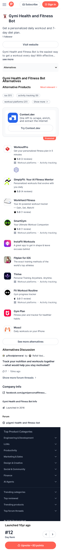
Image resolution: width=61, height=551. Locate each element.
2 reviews (26, 159)
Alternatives (10, 67)
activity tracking (28, 95)
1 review (26, 212)
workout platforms (16, 101)
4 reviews (27, 191)
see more (8, 59)
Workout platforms (27, 162)
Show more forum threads (18, 377)
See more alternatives (30, 341)
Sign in (52, 4)
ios (8, 95)
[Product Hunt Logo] (11, 4)
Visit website (30, 44)
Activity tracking (48, 162)
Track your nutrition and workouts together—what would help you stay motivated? (28, 363)
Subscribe (31, 4)
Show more (39, 101)
